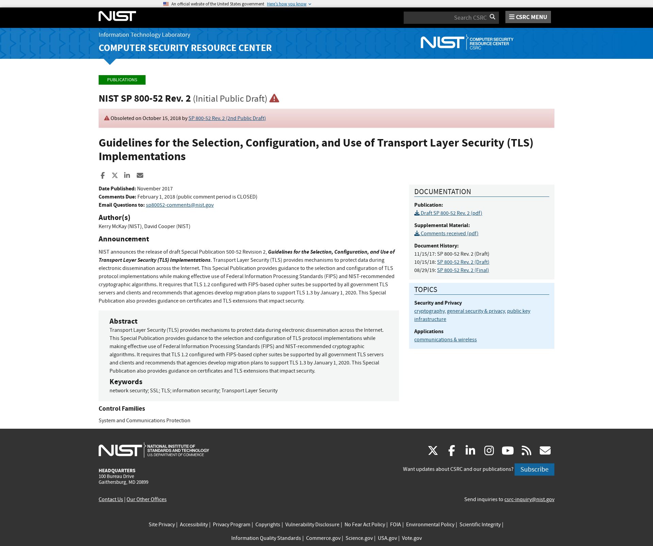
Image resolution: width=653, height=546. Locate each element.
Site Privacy (162, 524)
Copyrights (267, 524)
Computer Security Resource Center (185, 47)
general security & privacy (476, 311)
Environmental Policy (430, 524)
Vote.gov (412, 538)
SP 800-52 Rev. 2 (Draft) (463, 262)
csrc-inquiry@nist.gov (529, 499)
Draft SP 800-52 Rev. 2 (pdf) (451, 213)
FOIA (395, 524)
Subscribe (534, 469)
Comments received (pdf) (449, 233)
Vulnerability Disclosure (312, 524)
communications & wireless (445, 339)
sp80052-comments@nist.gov (180, 205)
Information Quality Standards (266, 538)
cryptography (429, 311)
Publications (122, 79)
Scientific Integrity (480, 524)
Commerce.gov (323, 538)
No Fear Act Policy (365, 524)
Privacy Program (231, 524)
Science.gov (359, 538)
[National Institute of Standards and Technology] (154, 449)
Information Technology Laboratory (144, 35)
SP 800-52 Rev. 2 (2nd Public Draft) (227, 118)
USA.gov (387, 538)
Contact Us (111, 499)
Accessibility (194, 524)
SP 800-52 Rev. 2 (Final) (463, 270)
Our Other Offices (147, 499)
